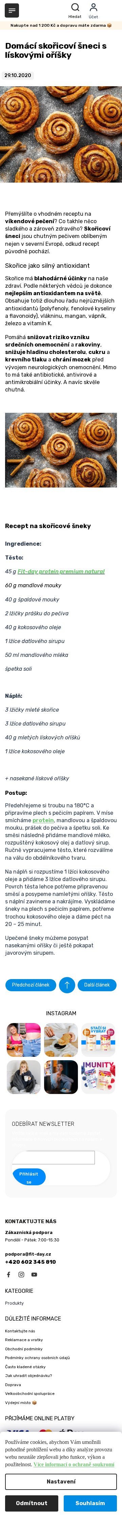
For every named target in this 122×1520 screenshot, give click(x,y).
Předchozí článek (30, 985)
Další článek (97, 985)
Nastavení (61, 1481)
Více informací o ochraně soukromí (74, 1464)
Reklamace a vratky (24, 1339)
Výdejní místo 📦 (21, 1402)
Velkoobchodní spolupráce (30, 1393)
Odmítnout (31, 1503)
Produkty (14, 1303)
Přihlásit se (28, 1178)
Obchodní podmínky (24, 1349)
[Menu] (12, 10)
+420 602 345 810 (30, 1262)
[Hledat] (76, 11)
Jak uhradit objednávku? (28, 1375)
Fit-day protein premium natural (61, 571)
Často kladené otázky (25, 1366)
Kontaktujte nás (20, 1331)
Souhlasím (90, 1503)
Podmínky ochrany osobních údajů (37, 1357)
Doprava (13, 1384)
